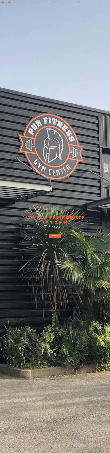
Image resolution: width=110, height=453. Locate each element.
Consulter (55, 235)
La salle (62, 2)
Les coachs (98, 2)
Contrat (55, 2)
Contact (106, 2)
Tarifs (69, 2)
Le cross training (78, 2)
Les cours (89, 2)
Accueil (48, 2)
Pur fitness (6, 2)
